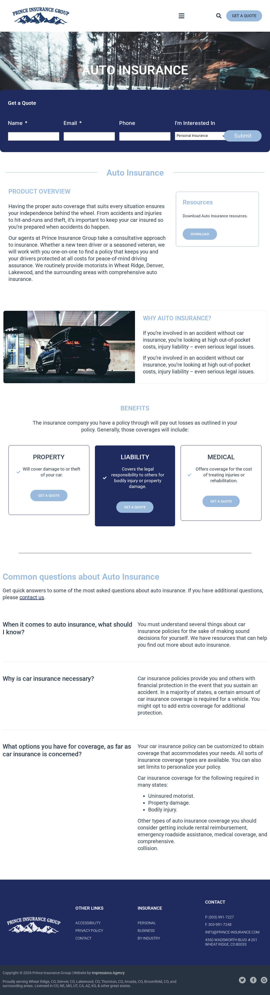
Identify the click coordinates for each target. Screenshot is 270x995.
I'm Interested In (195, 123)
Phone (127, 123)
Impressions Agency (108, 973)
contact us (32, 597)
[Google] (264, 980)
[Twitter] (242, 980)
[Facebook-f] (253, 980)
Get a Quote (49, 496)
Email (73, 123)
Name (17, 123)
